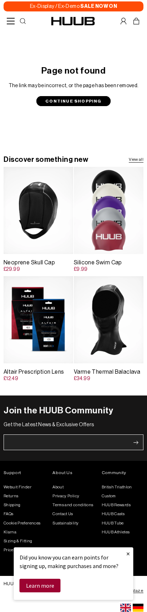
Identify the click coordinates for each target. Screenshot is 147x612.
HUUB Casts (113, 514)
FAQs (8, 514)
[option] (138, 607)
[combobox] (125, 607)
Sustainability (65, 523)
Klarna (10, 532)
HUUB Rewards (116, 505)
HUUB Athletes (116, 532)
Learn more (40, 585)
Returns (11, 496)
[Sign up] (136, 442)
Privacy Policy (65, 496)
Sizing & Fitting (18, 541)
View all (136, 159)
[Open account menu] (123, 21)
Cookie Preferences (22, 523)
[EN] (125, 607)
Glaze (137, 590)
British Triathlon (117, 487)
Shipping (12, 505)
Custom (109, 496)
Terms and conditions (72, 505)
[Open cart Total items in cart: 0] (136, 21)
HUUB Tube (113, 523)
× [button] (128, 553)
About (58, 487)
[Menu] (11, 21)
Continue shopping (73, 101)
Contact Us (62, 514)
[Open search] (22, 21)
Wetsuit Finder (17, 487)
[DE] (138, 607)
